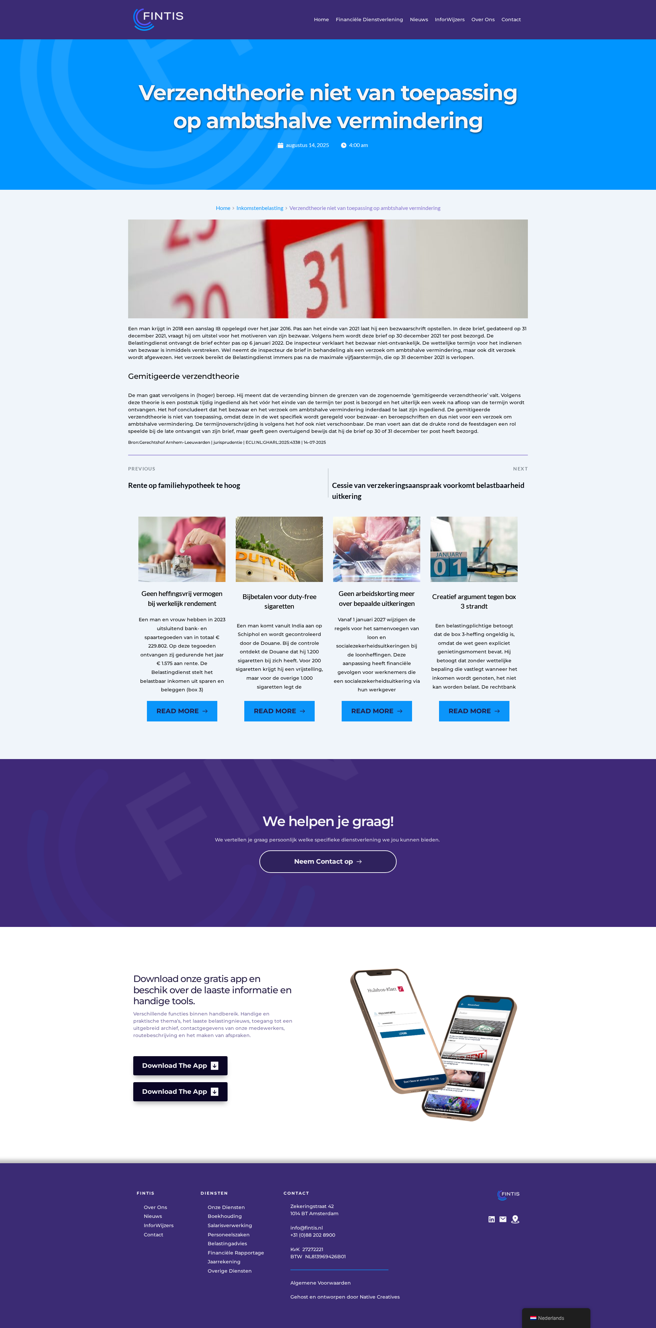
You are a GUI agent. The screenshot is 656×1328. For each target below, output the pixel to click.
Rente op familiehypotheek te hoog (184, 485)
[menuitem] (321, 19)
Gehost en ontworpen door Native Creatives (345, 1297)
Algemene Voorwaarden (320, 1283)
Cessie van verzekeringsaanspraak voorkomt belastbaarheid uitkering (428, 490)
